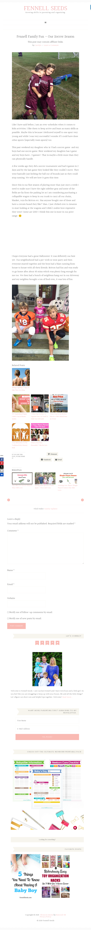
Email (10, 584)
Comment (13, 531)
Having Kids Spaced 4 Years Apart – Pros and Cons (44, 486)
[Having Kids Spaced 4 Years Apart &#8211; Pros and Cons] (45, 478)
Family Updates (50, 508)
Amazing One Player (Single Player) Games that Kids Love (68, 488)
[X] (2, 467)
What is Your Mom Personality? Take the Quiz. (39, 444)
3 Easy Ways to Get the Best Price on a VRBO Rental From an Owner (58, 416)
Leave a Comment (51, 45)
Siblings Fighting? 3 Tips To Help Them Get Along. (20, 388)
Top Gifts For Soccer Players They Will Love (22, 486)
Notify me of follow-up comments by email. (31, 612)
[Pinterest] (2, 463)
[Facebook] (2, 459)
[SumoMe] (2, 474)
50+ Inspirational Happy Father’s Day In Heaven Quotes (19, 416)
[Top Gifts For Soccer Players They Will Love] (22, 478)
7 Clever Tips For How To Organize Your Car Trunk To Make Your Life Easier (39, 416)
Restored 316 (61, 914)
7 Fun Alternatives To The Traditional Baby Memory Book (19, 445)
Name (11, 570)
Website (11, 598)
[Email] (2, 471)
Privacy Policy (45, 916)
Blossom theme (47, 914)
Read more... (67, 697)
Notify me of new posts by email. (25, 618)
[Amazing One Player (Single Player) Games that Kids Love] (68, 478)
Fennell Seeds (45, 8)
